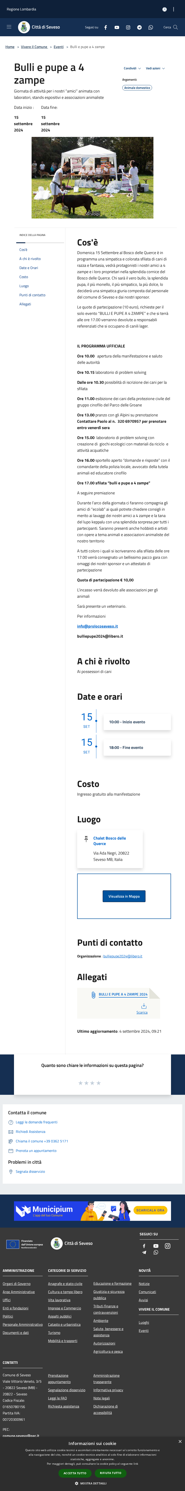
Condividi (130, 68)
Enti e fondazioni (15, 1308)
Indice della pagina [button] (32, 235)
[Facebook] (103, 27)
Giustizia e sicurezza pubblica (109, 1295)
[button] (92, 1483)
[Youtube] (115, 27)
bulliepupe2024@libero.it (122, 956)
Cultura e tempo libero (65, 1291)
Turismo (54, 1332)
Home (9, 46)
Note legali (101, 1398)
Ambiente (100, 1320)
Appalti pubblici (60, 1316)
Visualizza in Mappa (124, 896)
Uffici (7, 1300)
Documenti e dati (16, 1332)
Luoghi (144, 1322)
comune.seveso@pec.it (21, 1435)
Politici (8, 1316)
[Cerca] (175, 27)
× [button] (180, 1441)
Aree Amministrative (19, 1291)
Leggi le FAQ (57, 1398)
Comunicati (147, 1291)
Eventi (59, 46)
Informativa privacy (108, 1390)
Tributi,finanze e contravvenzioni (105, 1309)
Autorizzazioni (104, 1343)
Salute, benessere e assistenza (108, 1332)
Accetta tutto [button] (75, 1473)
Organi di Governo (16, 1283)
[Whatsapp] (148, 27)
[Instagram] (126, 27)
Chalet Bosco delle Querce (109, 841)
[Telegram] (137, 27)
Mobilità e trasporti (62, 1340)
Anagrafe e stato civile (65, 1283)
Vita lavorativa (59, 1300)
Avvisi (143, 1300)
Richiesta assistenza (63, 1406)
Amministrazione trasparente (106, 1378)
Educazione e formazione (112, 1283)
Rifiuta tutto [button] (110, 1473)
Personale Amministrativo (23, 1324)
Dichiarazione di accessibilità (105, 1409)
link (136, 1464)
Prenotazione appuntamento (59, 1378)
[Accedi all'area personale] (164, 9)
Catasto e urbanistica (64, 1324)
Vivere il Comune (34, 46)
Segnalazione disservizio (66, 1390)
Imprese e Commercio (64, 1308)
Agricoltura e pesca (108, 1351)
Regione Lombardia (21, 9)
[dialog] (92, 1464)
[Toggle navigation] (9, 26)
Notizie (144, 1283)
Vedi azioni (153, 68)
